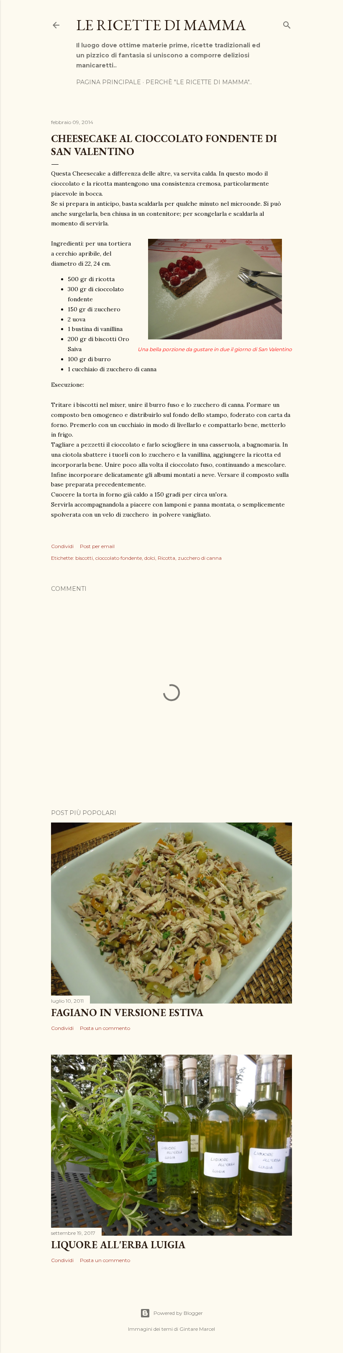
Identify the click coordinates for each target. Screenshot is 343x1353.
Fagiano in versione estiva (127, 1012)
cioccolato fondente (118, 558)
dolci (149, 558)
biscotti (84, 558)
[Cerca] (287, 23)
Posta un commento (105, 1028)
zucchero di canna (200, 558)
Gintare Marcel (197, 1329)
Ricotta (166, 558)
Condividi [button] (62, 546)
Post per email (97, 546)
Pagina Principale (108, 82)
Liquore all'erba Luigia (118, 1244)
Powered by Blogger (178, 1313)
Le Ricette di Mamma (161, 25)
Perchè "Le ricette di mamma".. (199, 82)
